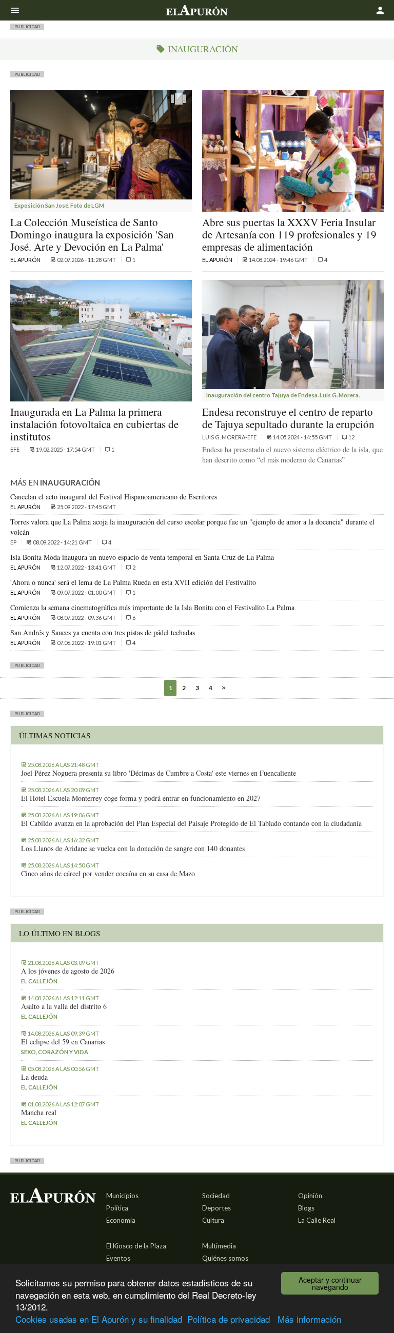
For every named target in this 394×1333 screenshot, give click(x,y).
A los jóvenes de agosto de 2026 (67, 971)
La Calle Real (317, 1220)
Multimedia (219, 1246)
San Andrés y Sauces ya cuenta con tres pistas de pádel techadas (102, 632)
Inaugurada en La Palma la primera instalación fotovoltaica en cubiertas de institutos (94, 424)
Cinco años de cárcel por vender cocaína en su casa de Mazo (108, 874)
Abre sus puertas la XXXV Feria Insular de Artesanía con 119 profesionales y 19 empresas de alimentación (289, 234)
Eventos (118, 1258)
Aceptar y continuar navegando (330, 1283)
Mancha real (38, 1112)
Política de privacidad (228, 1318)
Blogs (306, 1208)
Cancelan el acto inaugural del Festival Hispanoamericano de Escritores (113, 496)
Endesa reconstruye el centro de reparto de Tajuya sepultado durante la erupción (288, 418)
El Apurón (26, 259)
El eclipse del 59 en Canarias (63, 1042)
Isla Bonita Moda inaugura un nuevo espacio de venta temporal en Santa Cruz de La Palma (142, 557)
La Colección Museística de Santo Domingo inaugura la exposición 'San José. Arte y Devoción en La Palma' (92, 234)
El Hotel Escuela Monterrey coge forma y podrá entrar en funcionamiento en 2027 (141, 798)
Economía (120, 1220)
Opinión (310, 1195)
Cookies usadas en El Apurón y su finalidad (98, 1318)
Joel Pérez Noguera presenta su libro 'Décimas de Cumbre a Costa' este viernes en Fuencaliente (158, 773)
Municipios (122, 1195)
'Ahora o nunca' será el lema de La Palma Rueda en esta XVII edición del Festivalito (133, 582)
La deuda (34, 1077)
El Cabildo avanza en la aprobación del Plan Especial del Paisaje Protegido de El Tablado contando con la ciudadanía (191, 823)
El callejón (39, 981)
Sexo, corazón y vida (54, 1051)
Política (117, 1208)
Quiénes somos (225, 1258)
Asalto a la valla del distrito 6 (64, 1006)
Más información (309, 1318)
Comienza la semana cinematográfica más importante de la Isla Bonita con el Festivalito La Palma (152, 607)
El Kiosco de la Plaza (136, 1246)
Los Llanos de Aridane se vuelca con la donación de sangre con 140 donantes (133, 848)
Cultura (213, 1220)
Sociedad (216, 1195)
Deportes (216, 1208)
